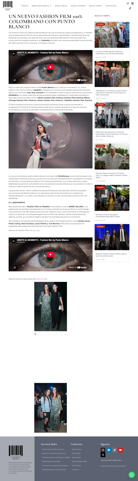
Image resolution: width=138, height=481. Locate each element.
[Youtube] (120, 450)
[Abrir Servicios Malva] (50, 5)
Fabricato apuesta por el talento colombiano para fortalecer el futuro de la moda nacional (112, 134)
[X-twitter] (103, 454)
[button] (132, 475)
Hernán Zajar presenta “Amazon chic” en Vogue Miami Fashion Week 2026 (111, 175)
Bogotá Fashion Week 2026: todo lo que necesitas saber (111, 255)
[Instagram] (127, 3)
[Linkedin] (132, 3)
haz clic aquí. (35, 230)
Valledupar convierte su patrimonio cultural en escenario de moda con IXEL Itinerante (111, 93)
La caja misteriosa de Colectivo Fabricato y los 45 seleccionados (110, 52)
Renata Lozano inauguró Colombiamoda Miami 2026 (108, 216)
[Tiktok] (130, 8)
